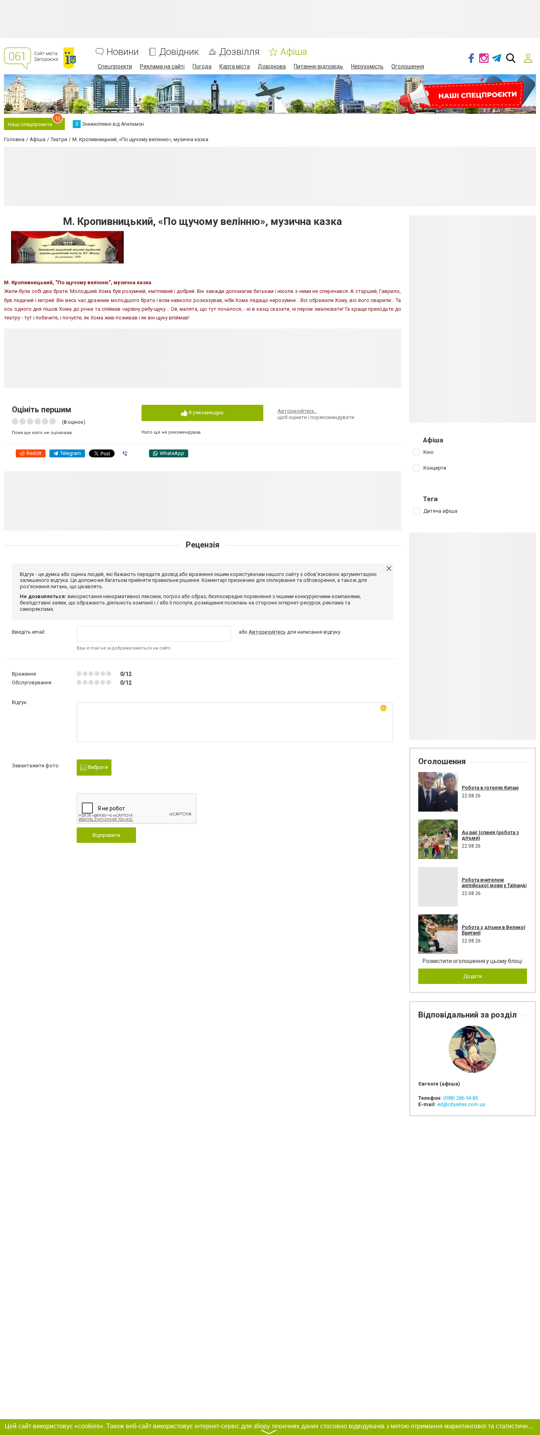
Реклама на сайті (162, 66)
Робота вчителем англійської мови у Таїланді (494, 882)
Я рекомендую (205, 412)
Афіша (293, 52)
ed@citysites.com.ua (461, 1104)
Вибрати (97, 767)
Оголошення (407, 66)
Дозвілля (239, 52)
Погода (202, 66)
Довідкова (272, 66)
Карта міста (234, 66)
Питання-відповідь (318, 66)
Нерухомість (367, 66)
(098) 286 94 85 (460, 1098)
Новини (123, 52)
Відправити (106, 835)
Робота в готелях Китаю (490, 788)
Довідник (179, 52)
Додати (472, 976)
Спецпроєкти (115, 66)
